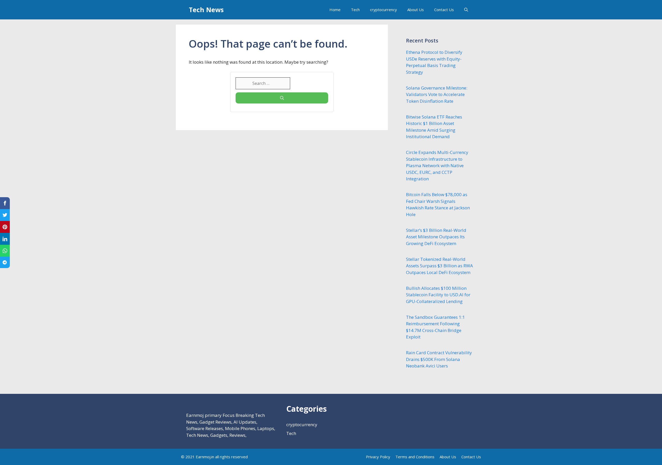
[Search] (282, 98)
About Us (415, 9)
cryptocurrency (383, 9)
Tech (355, 9)
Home (335, 9)
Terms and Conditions (414, 456)
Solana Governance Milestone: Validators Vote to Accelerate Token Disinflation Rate (436, 94)
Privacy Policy (378, 456)
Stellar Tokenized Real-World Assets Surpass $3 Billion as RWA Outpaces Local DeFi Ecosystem (439, 265)
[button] (466, 9)
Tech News (206, 9)
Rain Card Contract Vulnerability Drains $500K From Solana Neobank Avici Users (439, 359)
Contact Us (444, 9)
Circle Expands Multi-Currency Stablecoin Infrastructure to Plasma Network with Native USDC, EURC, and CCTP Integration (437, 165)
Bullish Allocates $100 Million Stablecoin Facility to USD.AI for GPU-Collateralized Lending (438, 294)
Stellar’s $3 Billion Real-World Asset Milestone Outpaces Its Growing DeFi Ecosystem (436, 236)
